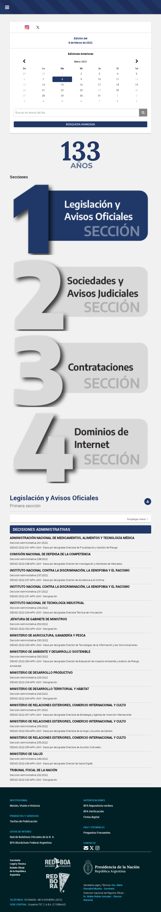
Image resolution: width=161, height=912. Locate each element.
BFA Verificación (93, 811)
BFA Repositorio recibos (98, 805)
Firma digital (91, 817)
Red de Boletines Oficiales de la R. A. (32, 837)
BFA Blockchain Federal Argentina (31, 842)
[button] (137, 518)
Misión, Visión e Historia (25, 805)
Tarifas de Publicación (23, 821)
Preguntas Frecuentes (96, 832)
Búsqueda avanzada (80, 124)
